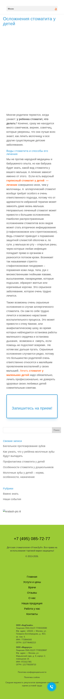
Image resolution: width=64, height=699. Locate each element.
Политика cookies (32, 677)
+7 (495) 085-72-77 (32, 538)
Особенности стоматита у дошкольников (28, 467)
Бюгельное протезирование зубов (24, 446)
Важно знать (10, 493)
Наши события (12, 499)
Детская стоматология (25, 547)
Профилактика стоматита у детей (24, 461)
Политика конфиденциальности (32, 672)
